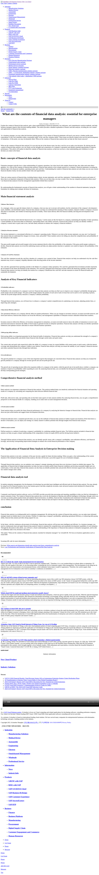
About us (7, 100)
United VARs (13, 104)
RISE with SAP (13, 34)
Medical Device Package (16, 65)
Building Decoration (15, 24)
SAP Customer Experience (17, 39)
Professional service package (17, 64)
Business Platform (14, 57)
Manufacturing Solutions (16, 8)
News (10, 97)
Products (7, 29)
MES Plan (12, 86)
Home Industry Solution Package (19, 67)
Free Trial (4, 3)
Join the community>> (8, 109)
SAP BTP (12, 43)
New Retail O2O (14, 26)
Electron (11, 15)
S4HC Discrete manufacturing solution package (23, 71)
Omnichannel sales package (17, 62)
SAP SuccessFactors (15, 41)
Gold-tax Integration (15, 85)
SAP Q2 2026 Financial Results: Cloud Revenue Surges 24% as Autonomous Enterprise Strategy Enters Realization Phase (42, 678)
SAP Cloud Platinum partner (12, 712)
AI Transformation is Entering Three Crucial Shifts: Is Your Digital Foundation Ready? (31, 680)
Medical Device (13, 10)
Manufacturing (13, 48)
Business (7, 45)
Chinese (14, 3)
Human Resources (14, 55)
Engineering (12, 13)
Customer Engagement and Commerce (20, 53)
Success (7, 93)
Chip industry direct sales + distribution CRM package (25, 76)
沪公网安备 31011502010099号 (51, 722)
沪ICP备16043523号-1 (31, 722)
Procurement (12, 50)
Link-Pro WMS (13, 83)
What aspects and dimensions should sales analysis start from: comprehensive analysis (33, 545)
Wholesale (12, 19)
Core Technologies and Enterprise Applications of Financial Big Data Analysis (28, 547)
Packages (7, 58)
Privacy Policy (66, 722)
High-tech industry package (17, 69)
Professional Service (15, 20)
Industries (8, 6)
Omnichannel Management (17, 17)
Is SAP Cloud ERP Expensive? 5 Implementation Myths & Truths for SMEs (28, 685)
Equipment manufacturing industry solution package (24, 74)
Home (3, 111)
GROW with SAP (14, 32)
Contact (9, 3)
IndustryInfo (12, 98)
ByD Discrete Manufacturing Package (20, 60)
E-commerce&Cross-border (17, 27)
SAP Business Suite (15, 31)
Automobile (12, 12)
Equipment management (16, 90)
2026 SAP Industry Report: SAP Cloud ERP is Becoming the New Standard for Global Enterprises (35, 682)
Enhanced (8, 78)
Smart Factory (13, 22)
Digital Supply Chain (15, 52)
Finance (11, 46)
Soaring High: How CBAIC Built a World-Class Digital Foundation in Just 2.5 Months (31, 683)
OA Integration (13, 91)
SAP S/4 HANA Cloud (16, 36)
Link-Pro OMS (13, 81)
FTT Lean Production (15, 88)
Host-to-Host (12, 79)
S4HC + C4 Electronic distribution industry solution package (27, 72)
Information (8, 95)
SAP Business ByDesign (16, 38)
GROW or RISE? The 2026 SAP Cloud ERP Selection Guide (24, 687)
